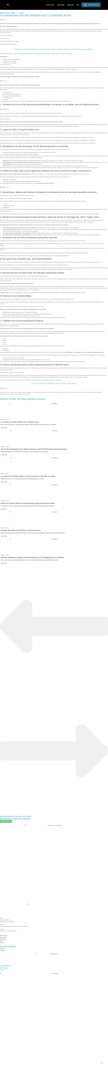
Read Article (4, 427)
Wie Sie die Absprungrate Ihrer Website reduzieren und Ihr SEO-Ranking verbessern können (34, 449)
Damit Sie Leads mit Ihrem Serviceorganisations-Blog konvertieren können (28, 503)
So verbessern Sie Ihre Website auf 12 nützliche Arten (20, 422)
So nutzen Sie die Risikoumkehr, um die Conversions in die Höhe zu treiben (28, 476)
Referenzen (70, 5)
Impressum (3, 967)
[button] (54, 627)
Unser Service (50, 5)
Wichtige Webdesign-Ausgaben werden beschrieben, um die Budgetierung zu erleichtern (32, 557)
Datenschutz (4, 968)
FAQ (78, 5)
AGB (1, 970)
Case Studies (60, 5)
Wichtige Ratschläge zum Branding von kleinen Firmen (21, 530)
